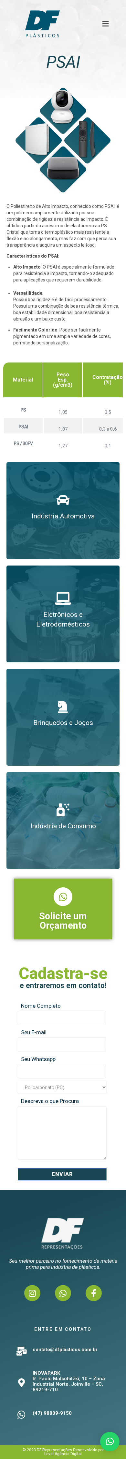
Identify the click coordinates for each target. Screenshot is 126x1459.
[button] (105, 24)
